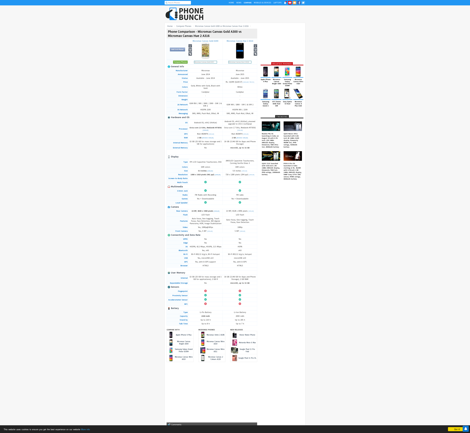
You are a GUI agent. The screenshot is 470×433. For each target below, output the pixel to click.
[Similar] (205, 130)
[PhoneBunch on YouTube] (290, 3)
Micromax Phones (206, 329)
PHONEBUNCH (191, 13)
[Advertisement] (260, 14)
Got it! (457, 429)
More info (85, 429)
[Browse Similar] (208, 138)
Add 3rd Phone (177, 49)
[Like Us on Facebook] (299, 3)
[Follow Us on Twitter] (303, 3)
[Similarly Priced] (248, 82)
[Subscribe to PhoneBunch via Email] (294, 3)
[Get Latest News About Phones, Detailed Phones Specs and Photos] (172, 14)
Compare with (173, 329)
